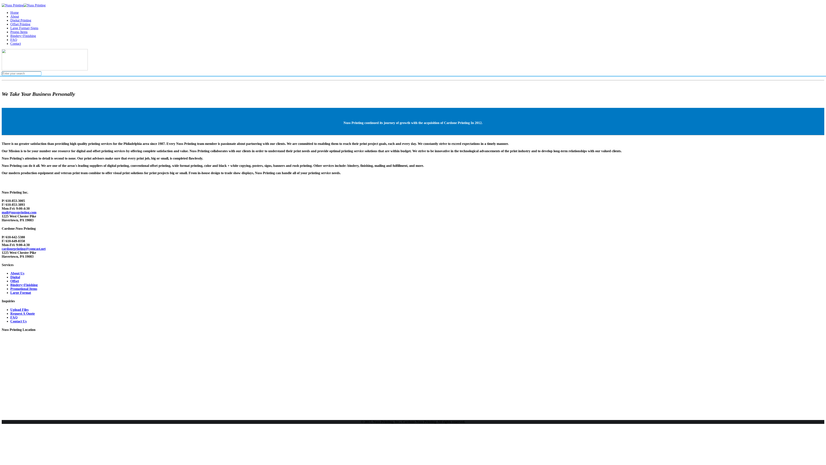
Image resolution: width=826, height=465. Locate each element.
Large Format (20, 292)
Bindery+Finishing (24, 285)
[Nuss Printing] (24, 5)
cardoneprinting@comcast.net (24, 249)
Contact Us (18, 321)
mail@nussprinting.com (19, 212)
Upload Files (19, 310)
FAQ (13, 317)
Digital (15, 277)
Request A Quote (22, 313)
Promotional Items (23, 289)
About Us (17, 273)
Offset (14, 281)
